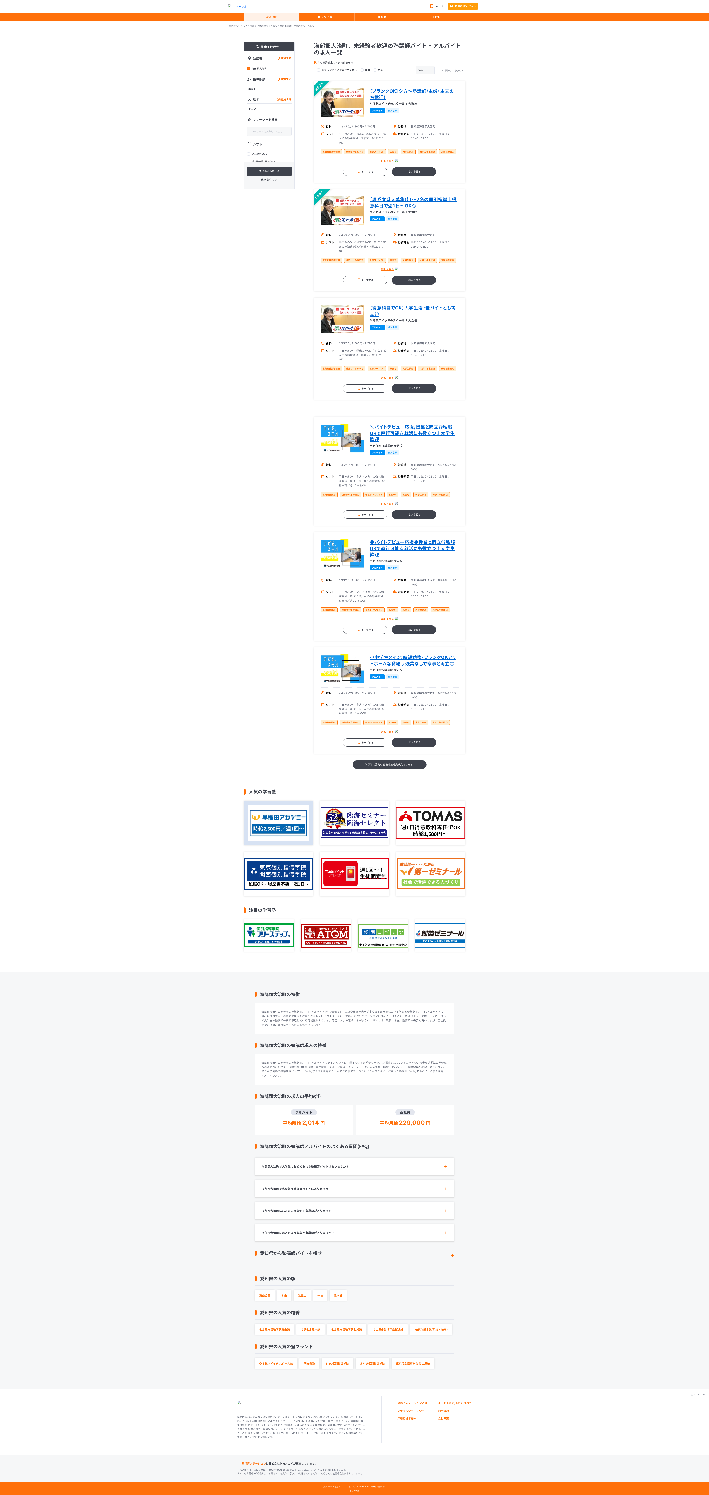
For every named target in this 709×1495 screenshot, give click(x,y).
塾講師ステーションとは (412, 1403)
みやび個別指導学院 (372, 1363)
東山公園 (264, 1295)
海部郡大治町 (259, 68)
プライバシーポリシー (410, 1410)
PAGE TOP (699, 1394)
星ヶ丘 (338, 1295)
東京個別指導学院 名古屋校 (413, 1363)
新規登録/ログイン (465, 6)
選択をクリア (269, 179)
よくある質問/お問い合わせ (455, 1403)
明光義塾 (309, 1363)
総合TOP (271, 17)
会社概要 (443, 1418)
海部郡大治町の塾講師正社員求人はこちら (389, 764)
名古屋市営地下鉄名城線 (346, 1329)
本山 (284, 1295)
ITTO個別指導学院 (337, 1363)
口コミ (437, 17)
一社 (320, 1295)
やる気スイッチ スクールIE (276, 1363)
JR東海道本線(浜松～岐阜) (431, 1329)
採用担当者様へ (406, 1418)
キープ (439, 6)
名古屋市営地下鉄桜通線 (388, 1329)
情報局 (382, 17)
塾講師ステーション (254, 1463)
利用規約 (443, 1410)
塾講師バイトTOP (238, 25)
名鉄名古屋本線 (310, 1329)
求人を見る (414, 171)
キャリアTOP (326, 17)
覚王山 (302, 1295)
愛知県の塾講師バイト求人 (263, 25)
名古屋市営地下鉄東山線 (274, 1329)
